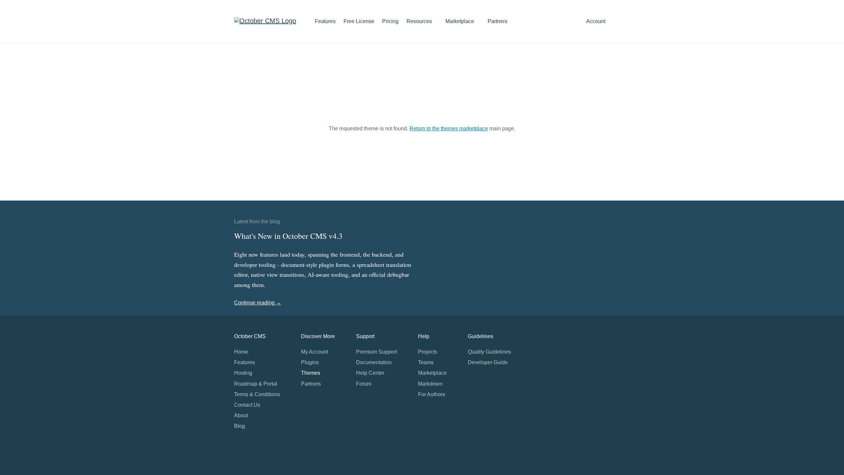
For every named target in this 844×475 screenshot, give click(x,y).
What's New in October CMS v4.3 (288, 236)
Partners (497, 21)
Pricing (390, 21)
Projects (427, 352)
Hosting (243, 373)
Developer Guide (488, 362)
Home (241, 352)
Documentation (374, 362)
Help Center (370, 373)
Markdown (430, 384)
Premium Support (376, 352)
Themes (310, 373)
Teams (426, 362)
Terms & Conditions (257, 394)
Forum (363, 384)
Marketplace (460, 21)
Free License (359, 21)
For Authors (431, 394)
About (241, 415)
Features (325, 21)
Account (596, 21)
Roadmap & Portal (255, 384)
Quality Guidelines (489, 352)
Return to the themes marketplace (448, 128)
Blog (239, 426)
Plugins (310, 362)
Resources (420, 21)
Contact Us (247, 405)
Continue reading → (257, 302)
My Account (314, 352)
